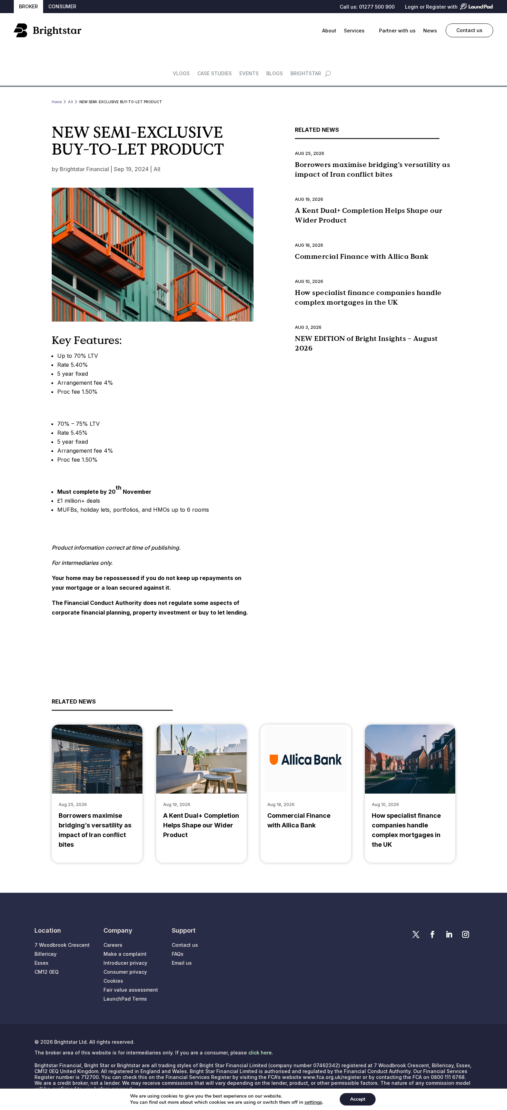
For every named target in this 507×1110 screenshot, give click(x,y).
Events (249, 73)
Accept (357, 1099)
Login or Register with (431, 6)
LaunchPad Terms (125, 999)
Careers (112, 945)
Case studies (214, 73)
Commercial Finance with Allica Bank (362, 256)
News (430, 30)
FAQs (177, 954)
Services (354, 30)
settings (313, 1102)
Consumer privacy (125, 972)
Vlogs (181, 73)
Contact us (469, 30)
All (156, 169)
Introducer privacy (125, 963)
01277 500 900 (377, 7)
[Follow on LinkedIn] (449, 934)
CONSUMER (62, 6)
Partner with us (397, 30)
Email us (182, 963)
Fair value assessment (130, 990)
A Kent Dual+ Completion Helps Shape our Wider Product (201, 825)
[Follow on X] (416, 934)
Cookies (113, 981)
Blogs (274, 73)
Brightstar (305, 73)
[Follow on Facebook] (432, 934)
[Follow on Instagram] (466, 934)
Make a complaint (125, 954)
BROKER (28, 6)
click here (260, 1052)
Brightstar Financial (84, 169)
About (329, 30)
